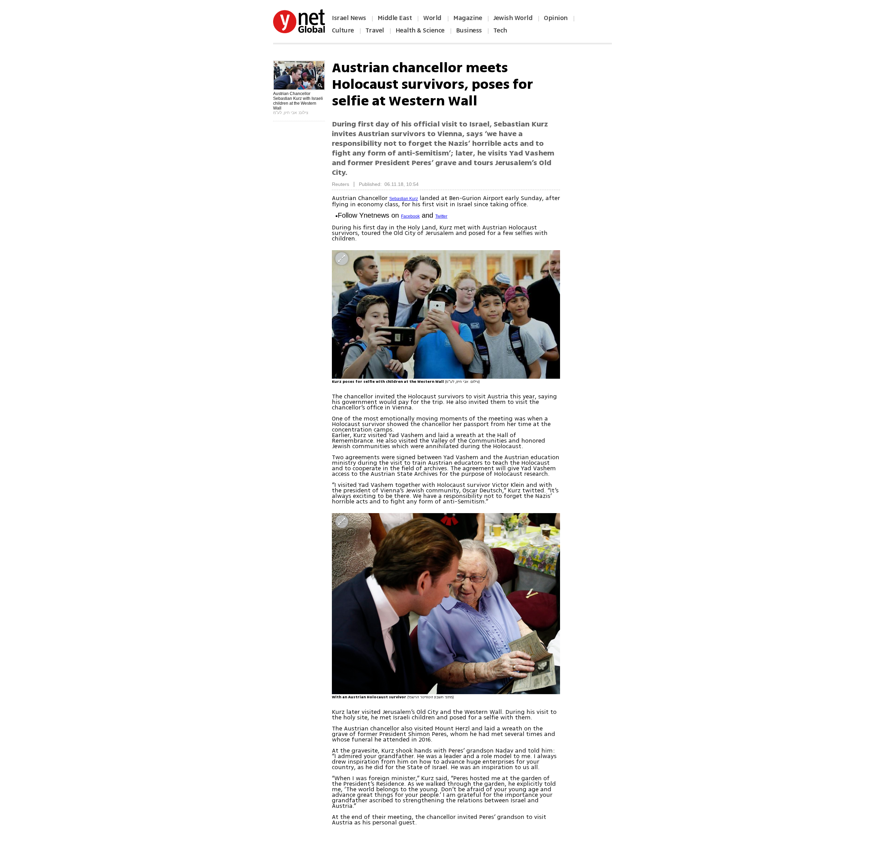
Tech (500, 30)
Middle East (395, 18)
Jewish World (512, 18)
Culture (343, 30)
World (433, 18)
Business (469, 30)
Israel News (349, 18)
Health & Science (420, 30)
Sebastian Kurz (403, 198)
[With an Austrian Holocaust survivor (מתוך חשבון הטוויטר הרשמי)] (446, 604)
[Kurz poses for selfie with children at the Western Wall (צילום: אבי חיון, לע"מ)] (446, 314)
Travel (374, 30)
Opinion (556, 18)
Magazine (467, 18)
